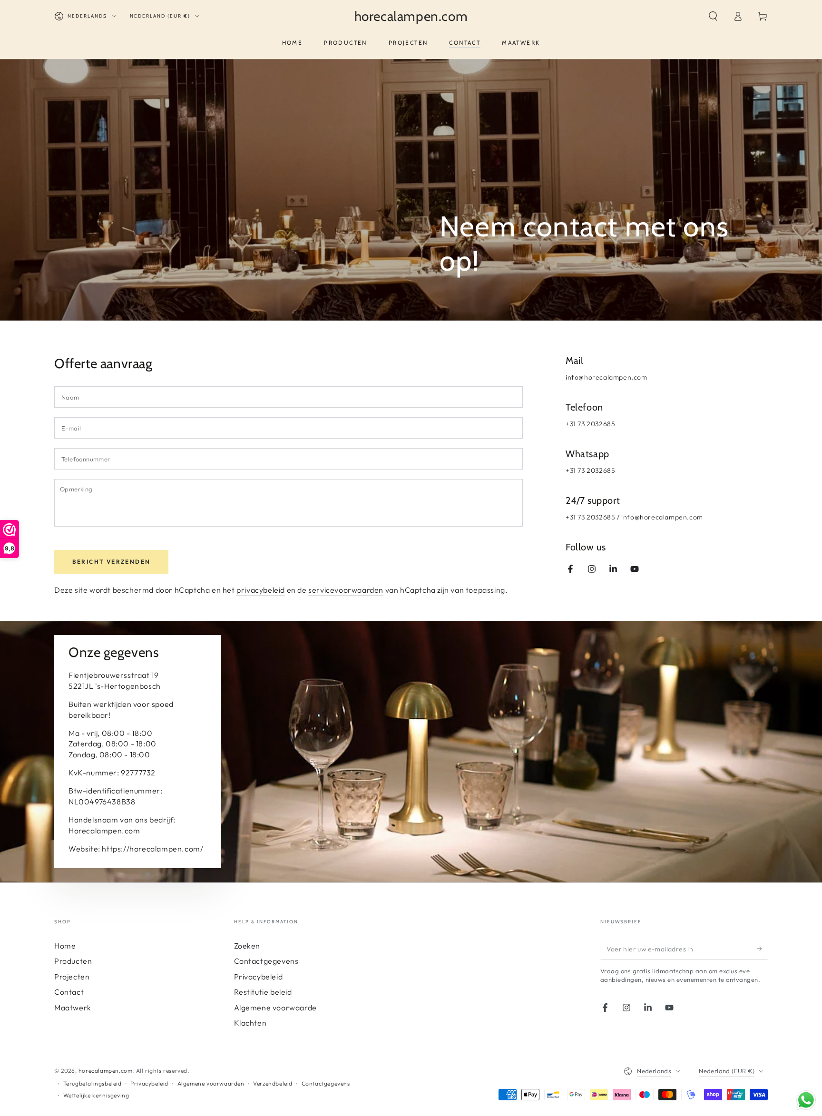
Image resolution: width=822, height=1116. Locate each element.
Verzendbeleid (273, 1083)
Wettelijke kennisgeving (96, 1095)
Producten (73, 961)
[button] (713, 16)
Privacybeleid (258, 976)
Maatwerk (72, 1007)
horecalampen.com (105, 1070)
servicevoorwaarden (345, 590)
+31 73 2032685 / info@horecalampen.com (634, 517)
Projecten (71, 976)
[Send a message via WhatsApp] (806, 1100)
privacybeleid (260, 590)
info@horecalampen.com (606, 377)
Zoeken (247, 945)
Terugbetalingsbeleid (92, 1083)
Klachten (250, 1023)
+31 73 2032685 (590, 424)
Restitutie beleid (263, 992)
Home (65, 945)
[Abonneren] (762, 948)
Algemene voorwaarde (275, 1007)
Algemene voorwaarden (211, 1083)
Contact (69, 992)
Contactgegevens (266, 961)
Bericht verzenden (111, 561)
